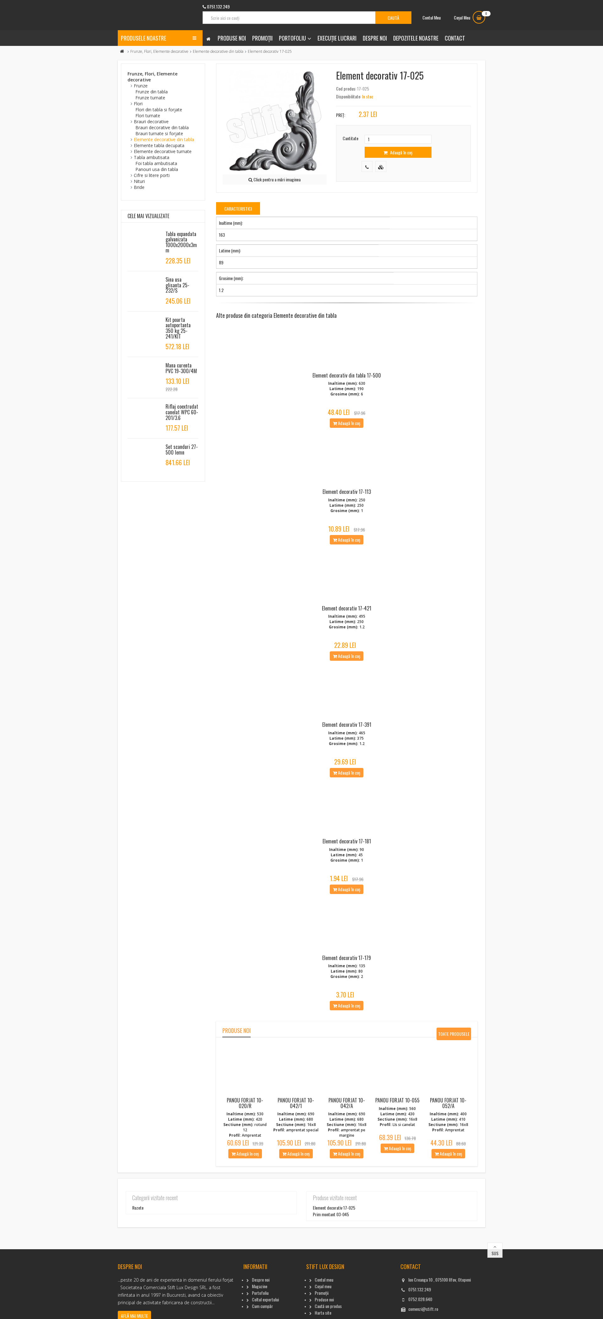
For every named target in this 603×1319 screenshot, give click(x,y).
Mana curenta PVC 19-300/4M (181, 368)
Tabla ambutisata (151, 157)
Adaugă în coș (400, 152)
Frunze (141, 86)
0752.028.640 (420, 1299)
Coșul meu (323, 1286)
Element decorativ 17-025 (334, 1207)
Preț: (340, 115)
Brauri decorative (151, 121)
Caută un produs (328, 1306)
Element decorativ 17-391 (346, 724)
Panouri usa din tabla (156, 169)
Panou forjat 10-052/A (448, 1103)
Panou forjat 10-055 (397, 1100)
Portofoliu (292, 38)
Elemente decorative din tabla (218, 51)
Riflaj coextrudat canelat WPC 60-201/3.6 (182, 412)
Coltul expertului (265, 1299)
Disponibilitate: (348, 96)
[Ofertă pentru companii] (380, 166)
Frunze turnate (150, 98)
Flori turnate (147, 116)
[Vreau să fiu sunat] (366, 166)
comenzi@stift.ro (423, 1308)
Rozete (138, 1207)
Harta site (323, 1312)
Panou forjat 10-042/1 (296, 1103)
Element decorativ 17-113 (347, 491)
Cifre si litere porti (152, 175)
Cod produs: (346, 88)
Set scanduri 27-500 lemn (182, 449)
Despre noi (375, 38)
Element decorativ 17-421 (346, 608)
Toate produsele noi (454, 1035)
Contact (455, 38)
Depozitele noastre (415, 38)
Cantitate (350, 138)
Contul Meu (431, 17)
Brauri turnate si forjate (159, 133)
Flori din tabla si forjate (158, 110)
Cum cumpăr (262, 1306)
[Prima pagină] (122, 51)
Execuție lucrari (337, 38)
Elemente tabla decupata (159, 145)
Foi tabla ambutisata (156, 163)
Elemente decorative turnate (163, 151)
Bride (139, 187)
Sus (495, 1253)
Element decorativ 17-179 (346, 958)
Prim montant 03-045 (331, 1214)
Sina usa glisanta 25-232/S (177, 285)
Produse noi (232, 38)
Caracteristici (238, 208)
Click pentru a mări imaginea (277, 179)
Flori (138, 104)
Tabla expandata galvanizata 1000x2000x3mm (181, 242)
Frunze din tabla (151, 92)
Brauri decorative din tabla (162, 127)
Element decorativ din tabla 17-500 (346, 375)
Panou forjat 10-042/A (347, 1103)
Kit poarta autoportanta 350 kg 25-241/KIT (178, 328)
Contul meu (324, 1279)
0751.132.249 (419, 1289)
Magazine (259, 1286)
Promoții (262, 38)
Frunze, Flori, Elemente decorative (159, 51)
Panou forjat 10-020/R (245, 1103)
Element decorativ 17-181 (347, 841)
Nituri (139, 181)
